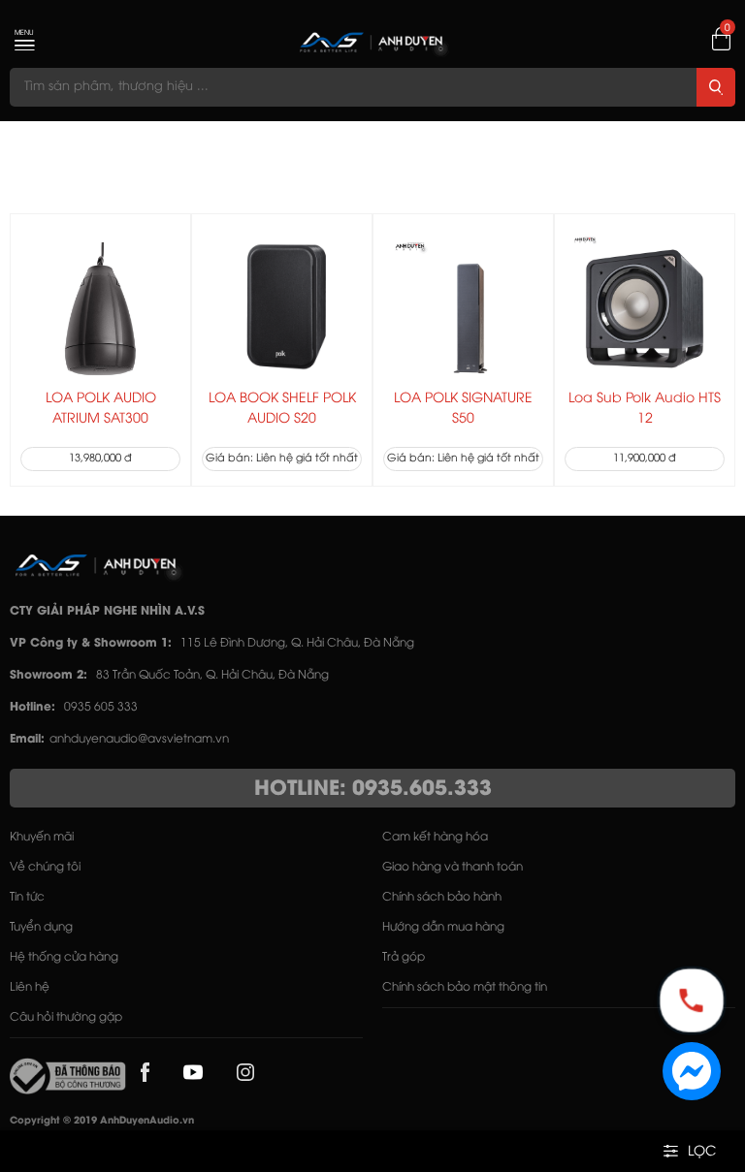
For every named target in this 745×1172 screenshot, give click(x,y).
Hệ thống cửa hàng (64, 957)
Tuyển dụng (41, 927)
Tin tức (27, 897)
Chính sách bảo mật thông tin (464, 987)
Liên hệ (29, 987)
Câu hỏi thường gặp (66, 1017)
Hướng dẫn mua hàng (443, 927)
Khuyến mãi (42, 837)
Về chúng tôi (45, 867)
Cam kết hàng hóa (435, 837)
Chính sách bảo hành (442, 897)
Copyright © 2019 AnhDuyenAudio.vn (102, 1121)
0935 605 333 (101, 707)
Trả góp (403, 957)
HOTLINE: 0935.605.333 (373, 789)
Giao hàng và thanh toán (452, 867)
